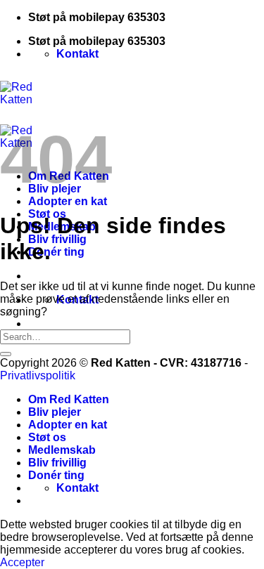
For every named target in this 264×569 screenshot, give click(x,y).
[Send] (5, 354)
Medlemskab (62, 450)
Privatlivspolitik (37, 375)
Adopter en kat (67, 201)
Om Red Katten (68, 399)
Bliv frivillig (57, 239)
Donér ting (56, 252)
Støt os (47, 437)
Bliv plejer (54, 412)
